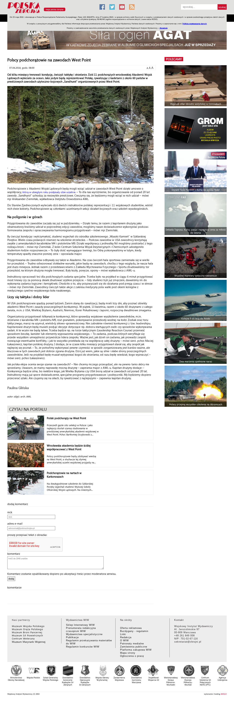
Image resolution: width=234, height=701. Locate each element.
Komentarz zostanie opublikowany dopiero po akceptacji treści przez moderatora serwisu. (61, 574)
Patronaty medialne (132, 643)
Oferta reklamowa (131, 628)
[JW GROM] (196, 128)
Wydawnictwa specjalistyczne (84, 634)
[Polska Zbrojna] (51, 12)
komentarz (14, 553)
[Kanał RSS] (132, 7)
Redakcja (125, 637)
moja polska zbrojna (54, 9)
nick (10, 512)
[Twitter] (112, 7)
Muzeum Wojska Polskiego (28, 626)
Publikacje (72, 637)
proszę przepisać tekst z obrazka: (28, 535)
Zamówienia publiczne (133, 646)
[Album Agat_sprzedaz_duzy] (117, 37)
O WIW (124, 640)
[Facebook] (102, 7)
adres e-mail (16, 523)
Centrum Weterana (23, 638)
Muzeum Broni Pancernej (27, 632)
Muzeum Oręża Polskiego (27, 629)
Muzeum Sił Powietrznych (27, 635)
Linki (123, 634)
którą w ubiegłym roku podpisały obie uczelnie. (49, 192)
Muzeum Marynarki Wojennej (29, 641)
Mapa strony (127, 653)
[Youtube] (122, 7)
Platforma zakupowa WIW (136, 649)
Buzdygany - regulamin (134, 631)
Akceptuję (163, 28)
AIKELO (224, 694)
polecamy (174, 59)
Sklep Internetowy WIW (80, 625)
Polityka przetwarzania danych (194, 23)
